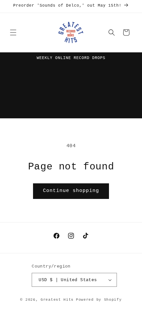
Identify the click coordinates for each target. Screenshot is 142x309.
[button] (13, 32)
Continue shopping (71, 191)
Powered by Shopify (99, 300)
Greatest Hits (57, 300)
